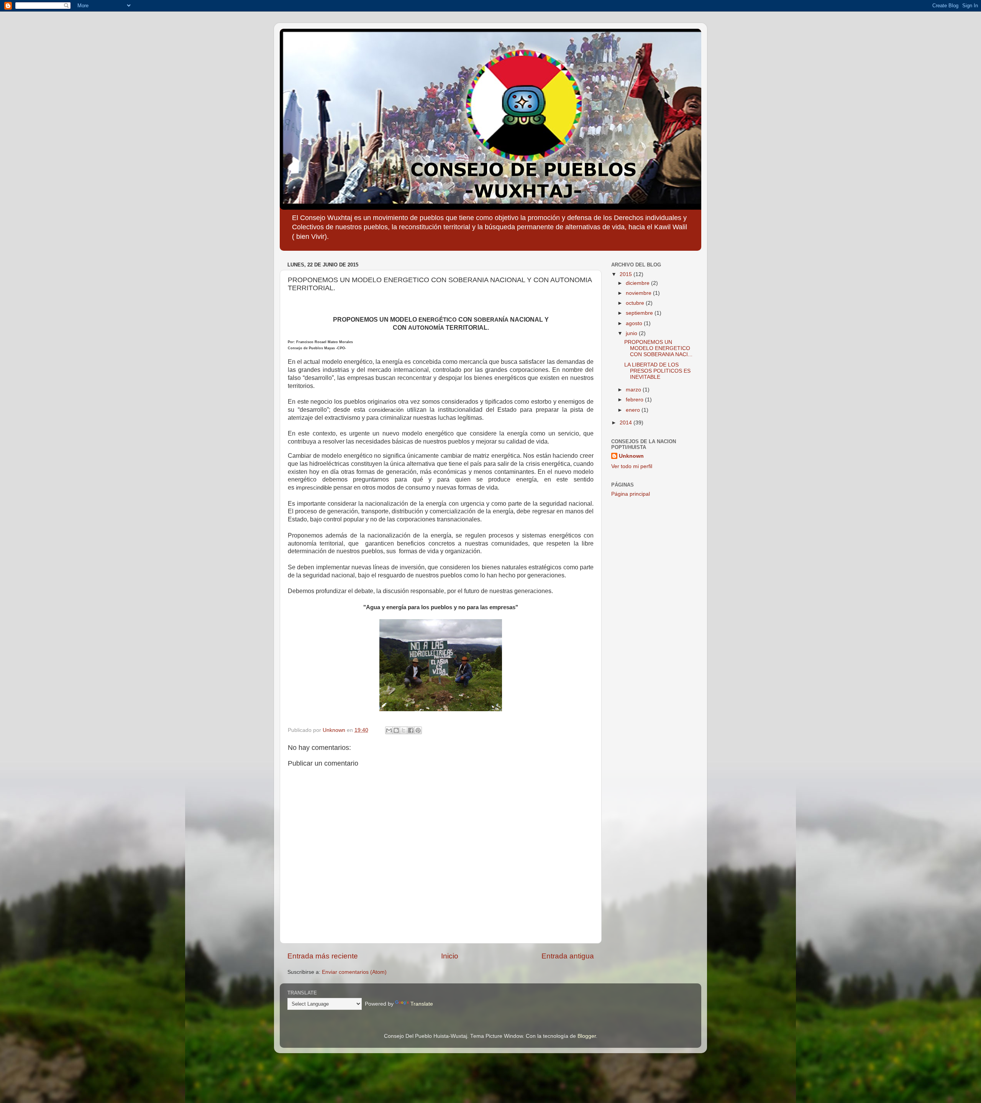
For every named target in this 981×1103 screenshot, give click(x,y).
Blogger (586, 1036)
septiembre (640, 313)
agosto (635, 323)
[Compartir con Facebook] (411, 730)
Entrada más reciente (322, 956)
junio (632, 333)
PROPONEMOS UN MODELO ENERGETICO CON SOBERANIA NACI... (658, 348)
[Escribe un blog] (396, 730)
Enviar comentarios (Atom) (354, 972)
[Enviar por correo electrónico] (389, 730)
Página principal (630, 494)
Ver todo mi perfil (631, 466)
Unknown (631, 456)
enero (633, 410)
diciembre (638, 283)
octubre (636, 303)
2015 (626, 274)
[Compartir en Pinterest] (418, 730)
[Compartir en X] (403, 730)
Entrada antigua (567, 956)
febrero (635, 400)
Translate (421, 1004)
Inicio (449, 956)
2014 (626, 423)
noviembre (639, 293)
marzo (634, 390)
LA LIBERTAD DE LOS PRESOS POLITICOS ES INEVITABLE (657, 371)
